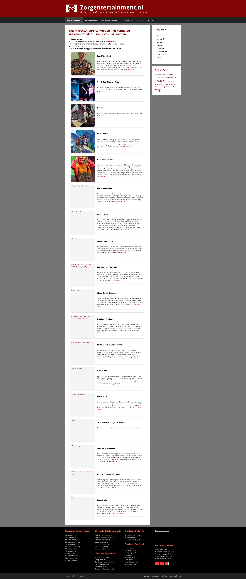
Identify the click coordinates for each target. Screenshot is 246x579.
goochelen (163, 77)
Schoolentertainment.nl (133, 535)
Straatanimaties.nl (71, 549)
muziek (159, 81)
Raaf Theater (102, 134)
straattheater (167, 81)
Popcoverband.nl (131, 560)
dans (166, 74)
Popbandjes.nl (130, 557)
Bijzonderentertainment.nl (164, 552)
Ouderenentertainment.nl (104, 569)
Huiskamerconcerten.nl (103, 540)
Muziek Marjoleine (104, 188)
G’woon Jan (102, 371)
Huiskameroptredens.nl (104, 535)
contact (162, 74)
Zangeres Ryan (103, 500)
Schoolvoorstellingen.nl (133, 540)
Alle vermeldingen (74, 20)
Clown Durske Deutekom (107, 293)
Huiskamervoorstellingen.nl (105, 537)
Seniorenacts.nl (100, 567)
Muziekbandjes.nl (131, 564)
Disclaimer (164, 576)
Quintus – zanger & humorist (108, 474)
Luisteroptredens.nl (102, 542)
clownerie (157, 74)
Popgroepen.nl (130, 553)
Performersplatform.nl (163, 559)
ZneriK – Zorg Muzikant (106, 241)
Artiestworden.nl (161, 549)
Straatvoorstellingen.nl (73, 547)
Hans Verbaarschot (105, 160)
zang (158, 90)
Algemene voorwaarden (151, 576)
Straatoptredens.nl (72, 544)
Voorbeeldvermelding (106, 448)
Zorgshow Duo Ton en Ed (107, 267)
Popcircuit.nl (129, 548)
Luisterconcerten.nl (102, 544)
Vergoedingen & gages (109, 20)
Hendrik (100, 108)
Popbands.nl (129, 555)
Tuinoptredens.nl (101, 547)
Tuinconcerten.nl (101, 549)
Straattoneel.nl (70, 551)
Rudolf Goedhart (104, 56)
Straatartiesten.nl (71, 537)
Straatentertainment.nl (73, 542)
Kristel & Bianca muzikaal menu (110, 345)
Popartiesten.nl (130, 550)
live (174, 77)
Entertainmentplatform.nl (164, 554)
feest (170, 74)
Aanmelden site (91, 20)
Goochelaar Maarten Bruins (108, 82)
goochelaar (157, 77)
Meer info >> (131, 69)
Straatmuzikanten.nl (72, 540)
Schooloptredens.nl (132, 537)
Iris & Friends (102, 214)
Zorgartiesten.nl (101, 560)
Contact (140, 20)
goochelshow (170, 77)
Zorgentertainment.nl (111, 7)
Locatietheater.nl (71, 560)
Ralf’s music (102, 397)
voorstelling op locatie (164, 86)
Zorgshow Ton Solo (105, 319)
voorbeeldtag (172, 84)
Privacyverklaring (175, 576)
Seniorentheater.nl (102, 564)
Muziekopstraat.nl (72, 558)
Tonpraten (165, 84)
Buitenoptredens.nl (72, 553)
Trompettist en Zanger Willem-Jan (111, 422)
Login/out (150, 20)
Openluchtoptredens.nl (73, 556)
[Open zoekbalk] (178, 20)
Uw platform (128, 20)
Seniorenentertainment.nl (104, 562)
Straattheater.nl (71, 535)
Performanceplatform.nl (163, 556)
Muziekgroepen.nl (131, 562)
